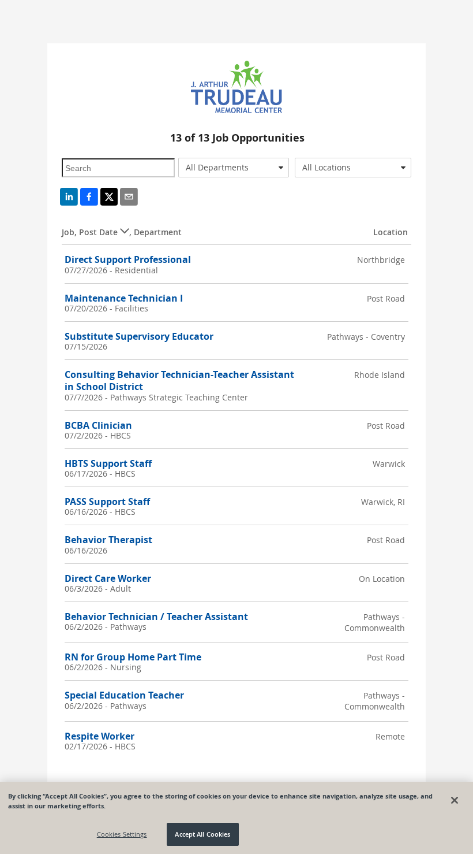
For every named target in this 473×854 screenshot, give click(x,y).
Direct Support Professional (128, 259)
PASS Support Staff (107, 501)
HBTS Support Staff (108, 463)
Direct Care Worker (108, 578)
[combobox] (233, 167)
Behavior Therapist (108, 539)
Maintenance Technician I (124, 298)
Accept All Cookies (202, 834)
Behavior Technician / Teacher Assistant (156, 616)
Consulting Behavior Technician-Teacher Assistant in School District (179, 380)
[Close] (454, 800)
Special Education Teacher (124, 695)
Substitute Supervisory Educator (139, 336)
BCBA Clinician (98, 425)
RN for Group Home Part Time (133, 657)
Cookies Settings (122, 834)
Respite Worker (99, 736)
